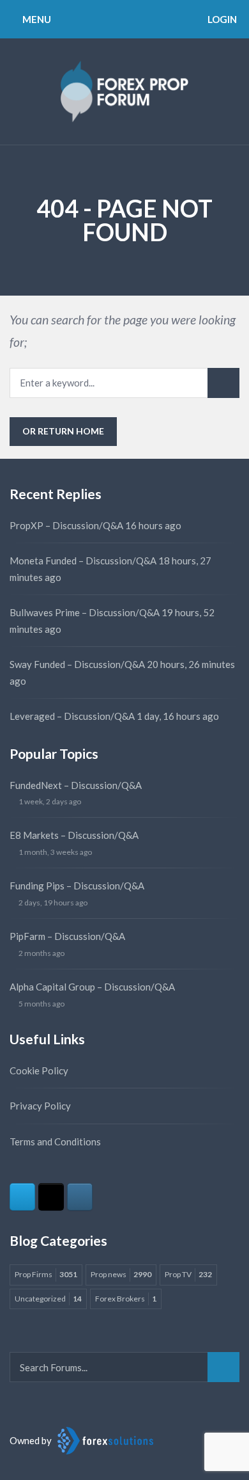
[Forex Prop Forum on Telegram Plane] (22, 1197)
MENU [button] (35, 19)
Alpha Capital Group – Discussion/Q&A (92, 986)
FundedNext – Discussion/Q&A (76, 785)
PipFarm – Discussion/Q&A (67, 936)
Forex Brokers (125, 1298)
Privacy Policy (40, 1105)
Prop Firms (46, 1274)
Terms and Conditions (55, 1141)
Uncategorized (48, 1298)
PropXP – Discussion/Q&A (66, 525)
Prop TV (188, 1274)
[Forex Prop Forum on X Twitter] (51, 1197)
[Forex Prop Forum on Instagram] (80, 1197)
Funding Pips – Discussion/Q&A (77, 885)
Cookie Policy (39, 1070)
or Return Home (63, 431)
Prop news (121, 1274)
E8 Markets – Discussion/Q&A (74, 835)
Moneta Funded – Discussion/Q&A (83, 560)
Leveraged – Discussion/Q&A (72, 716)
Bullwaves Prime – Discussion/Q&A (85, 612)
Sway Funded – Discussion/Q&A (77, 664)
